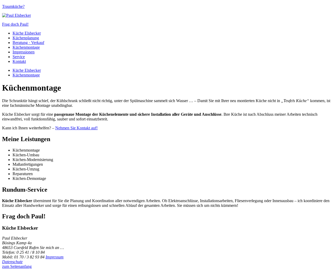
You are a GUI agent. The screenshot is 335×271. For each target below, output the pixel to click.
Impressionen (24, 52)
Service (19, 56)
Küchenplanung (26, 38)
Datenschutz (12, 261)
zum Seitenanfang (17, 266)
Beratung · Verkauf (28, 42)
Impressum (55, 257)
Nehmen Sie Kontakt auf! (76, 128)
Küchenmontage (26, 47)
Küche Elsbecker (27, 33)
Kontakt (19, 61)
